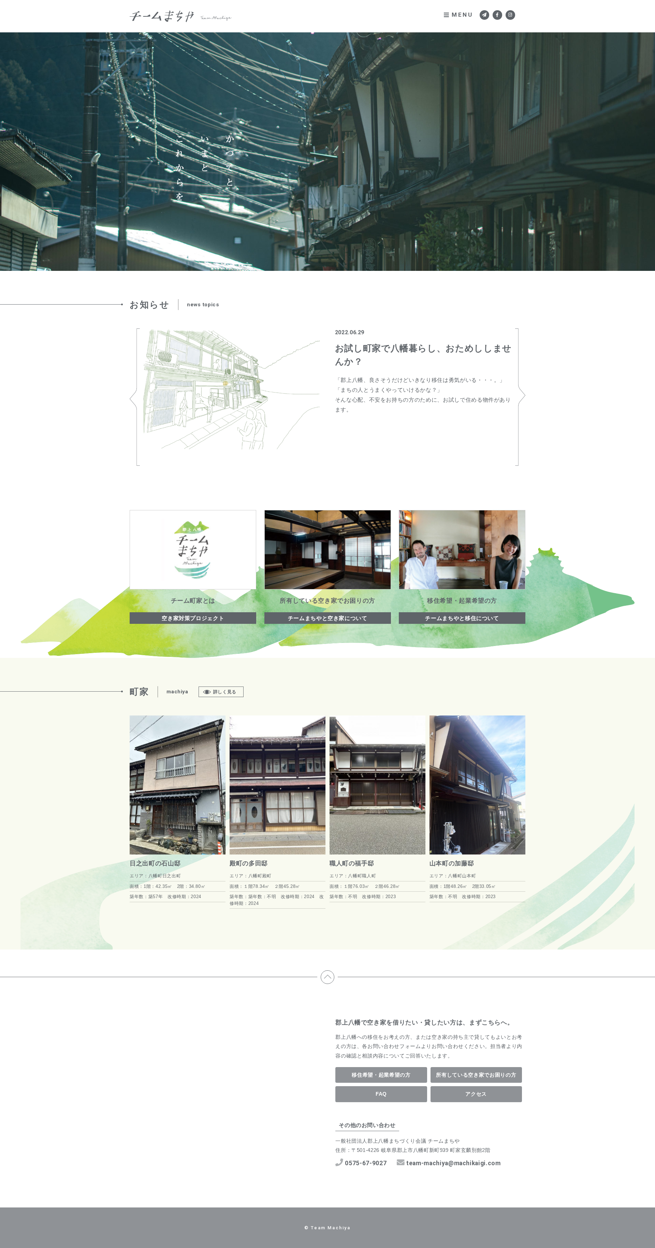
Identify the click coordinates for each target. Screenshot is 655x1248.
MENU (462, 14)
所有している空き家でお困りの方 (476, 1075)
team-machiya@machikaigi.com (453, 1163)
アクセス (476, 1094)
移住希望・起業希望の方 (381, 1075)
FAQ (381, 1094)
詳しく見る (224, 691)
